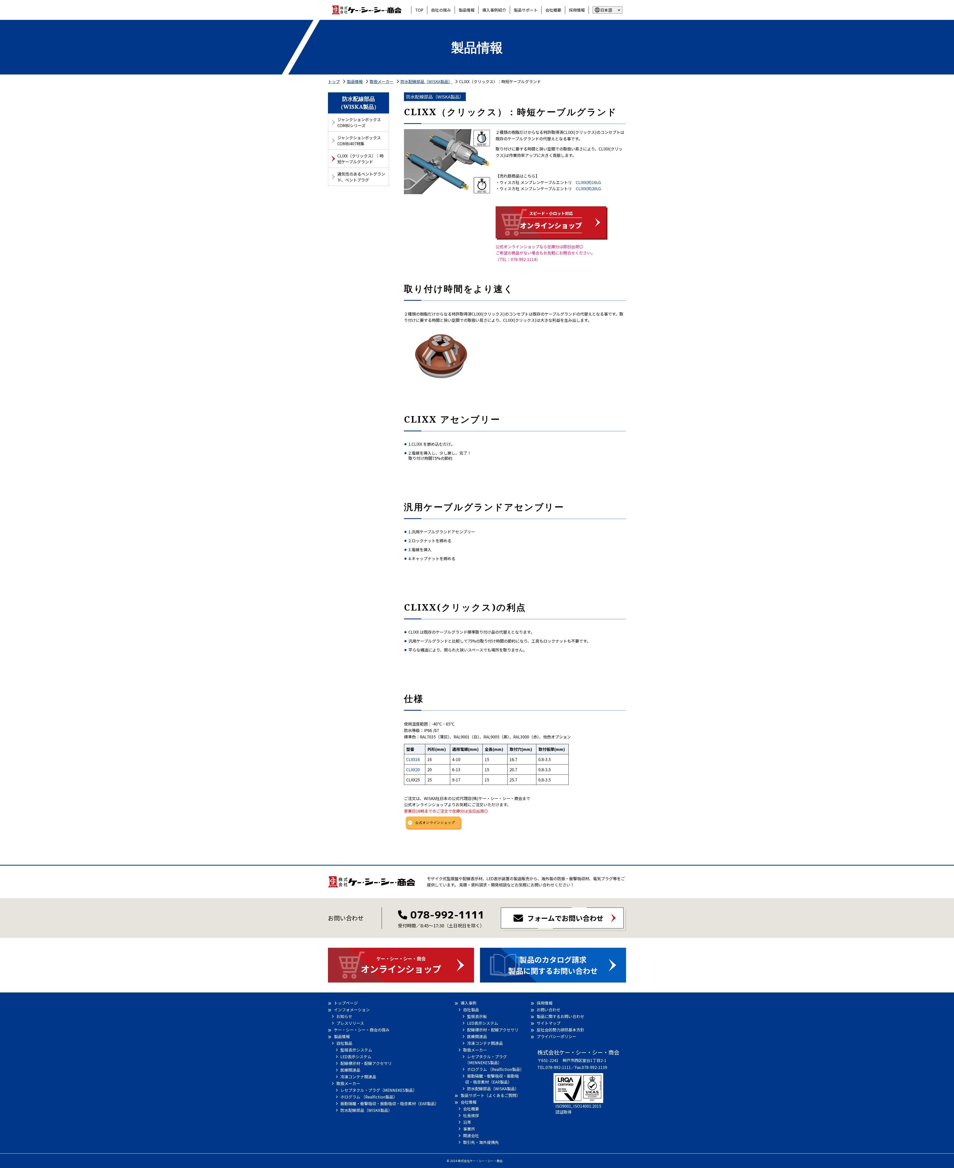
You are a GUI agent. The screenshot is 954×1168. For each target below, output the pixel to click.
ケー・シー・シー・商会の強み (362, 1030)
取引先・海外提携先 (481, 1142)
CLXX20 (413, 769)
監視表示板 (477, 1016)
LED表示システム (355, 1056)
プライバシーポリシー (556, 1036)
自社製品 (344, 1043)
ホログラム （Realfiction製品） (368, 1097)
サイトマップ (548, 1023)
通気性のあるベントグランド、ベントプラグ (361, 177)
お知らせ (344, 1016)
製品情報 (467, 10)
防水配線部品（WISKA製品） (366, 1110)
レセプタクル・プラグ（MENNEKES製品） (378, 1090)
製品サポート (526, 10)
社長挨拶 (471, 1115)
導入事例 (469, 1003)
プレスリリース (350, 1023)
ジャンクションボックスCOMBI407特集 (359, 140)
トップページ (346, 1003)
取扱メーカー (348, 1083)
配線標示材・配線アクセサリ (366, 1063)
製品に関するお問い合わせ (560, 1016)
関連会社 (471, 1135)
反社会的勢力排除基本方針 (560, 1030)
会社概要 (553, 10)
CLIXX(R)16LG (588, 182)
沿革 (467, 1122)
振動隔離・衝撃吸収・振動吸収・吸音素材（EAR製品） (389, 1103)
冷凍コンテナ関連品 (358, 1077)
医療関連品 (350, 1070)
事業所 (469, 1129)
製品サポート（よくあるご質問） (490, 1095)
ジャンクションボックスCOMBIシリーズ (359, 122)
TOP (419, 10)
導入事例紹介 (494, 10)
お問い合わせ (548, 1010)
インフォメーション (352, 1010)
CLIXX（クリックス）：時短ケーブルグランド (360, 159)
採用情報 (577, 10)
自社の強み (441, 10)
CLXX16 (413, 759)
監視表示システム (356, 1050)
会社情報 (469, 1102)
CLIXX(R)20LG (588, 188)
